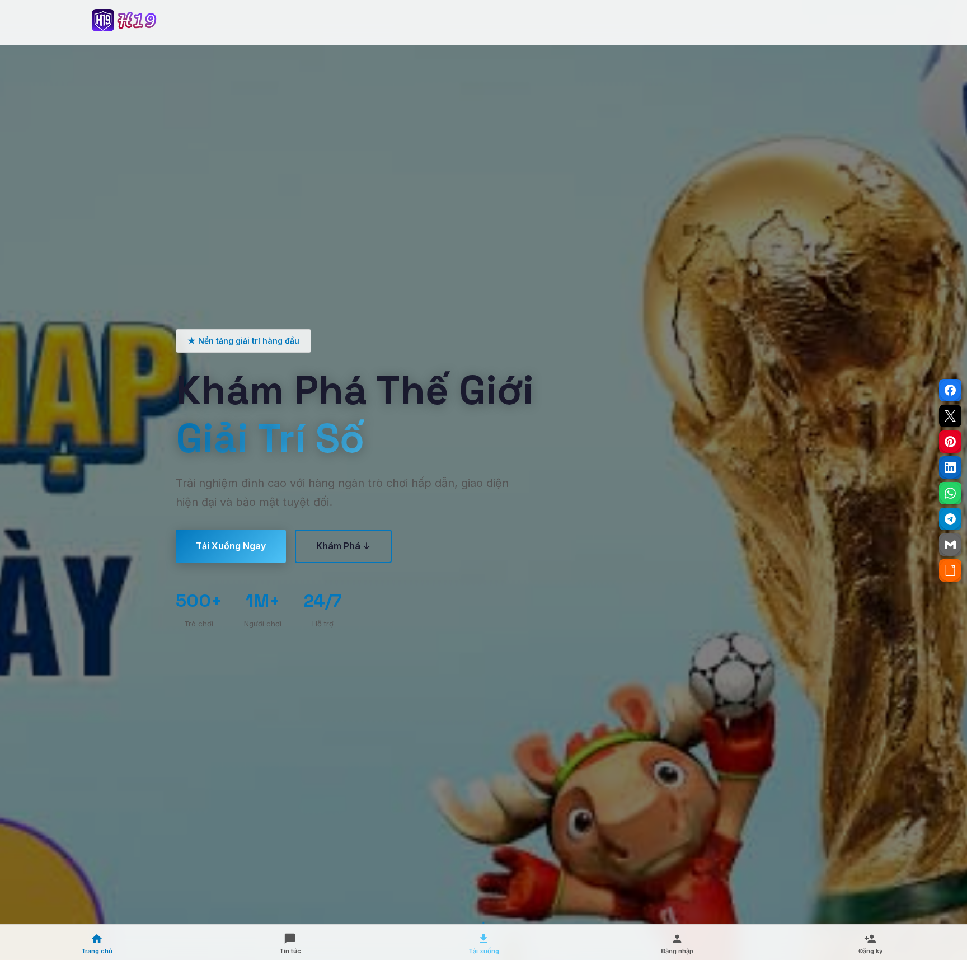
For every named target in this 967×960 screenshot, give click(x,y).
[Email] (950, 544)
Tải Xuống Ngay (231, 545)
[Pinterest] (950, 441)
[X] (950, 416)
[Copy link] (950, 570)
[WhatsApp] (950, 493)
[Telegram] (950, 519)
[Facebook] (950, 390)
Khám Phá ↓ (343, 545)
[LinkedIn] (950, 467)
